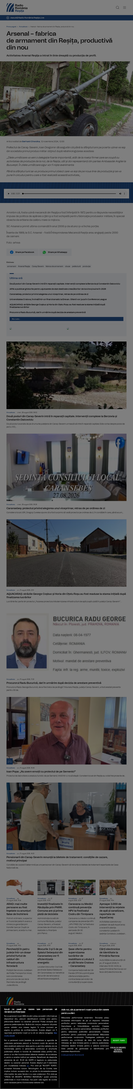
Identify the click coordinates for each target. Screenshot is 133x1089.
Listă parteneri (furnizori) (72, 1055)
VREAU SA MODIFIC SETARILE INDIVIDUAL (118, 1049)
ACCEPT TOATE (119, 1041)
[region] (66, 1047)
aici (28, 1066)
